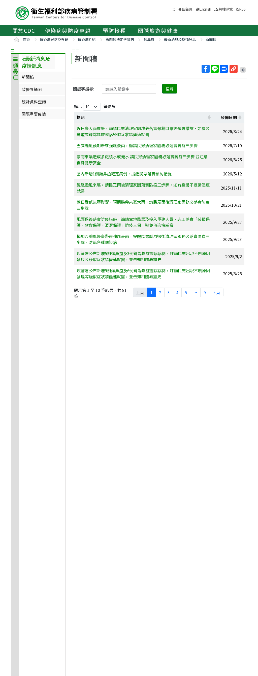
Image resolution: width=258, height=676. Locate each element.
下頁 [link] (216, 292)
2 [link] (160, 292)
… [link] (195, 292)
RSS (242, 9)
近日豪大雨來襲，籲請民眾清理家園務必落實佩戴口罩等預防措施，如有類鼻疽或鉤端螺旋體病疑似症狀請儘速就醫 (143, 131)
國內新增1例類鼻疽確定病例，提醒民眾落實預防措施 (124, 174)
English (205, 9)
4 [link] (177, 292)
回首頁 (187, 9)
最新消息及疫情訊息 (180, 39)
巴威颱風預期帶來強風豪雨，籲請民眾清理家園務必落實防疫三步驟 (137, 145)
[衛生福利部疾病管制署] (56, 12)
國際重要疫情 (34, 114)
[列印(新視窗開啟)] (223, 69)
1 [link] (151, 292)
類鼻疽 (149, 39)
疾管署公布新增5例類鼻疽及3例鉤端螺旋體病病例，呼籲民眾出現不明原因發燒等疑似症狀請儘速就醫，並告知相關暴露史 (143, 256)
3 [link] (169, 292)
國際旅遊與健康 (158, 30)
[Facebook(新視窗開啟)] (205, 69)
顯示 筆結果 (95, 106)
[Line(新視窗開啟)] (214, 69)
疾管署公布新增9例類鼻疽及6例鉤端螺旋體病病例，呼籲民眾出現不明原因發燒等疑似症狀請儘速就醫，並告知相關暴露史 (143, 273)
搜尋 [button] (170, 89)
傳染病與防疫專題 (68, 30)
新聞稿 (211, 39)
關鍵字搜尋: (83, 89)
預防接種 (114, 30)
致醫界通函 (32, 89)
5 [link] (186, 292)
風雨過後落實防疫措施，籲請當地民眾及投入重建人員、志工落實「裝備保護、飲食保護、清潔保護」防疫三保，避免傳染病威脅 (143, 222)
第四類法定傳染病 (120, 39)
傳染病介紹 (86, 39)
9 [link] (205, 292)
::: (12, 50)
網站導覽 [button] (225, 9)
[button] (209, 117)
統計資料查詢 (34, 102)
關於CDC (23, 30)
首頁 (26, 39)
